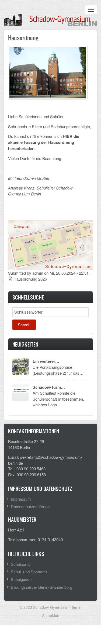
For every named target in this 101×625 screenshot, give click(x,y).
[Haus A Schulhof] (47, 72)
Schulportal (20, 564)
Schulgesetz (22, 579)
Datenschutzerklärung (30, 506)
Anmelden (50, 615)
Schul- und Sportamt (29, 571)
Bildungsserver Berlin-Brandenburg (41, 587)
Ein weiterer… (46, 361)
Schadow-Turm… (49, 387)
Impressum (21, 499)
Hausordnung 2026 (30, 279)
